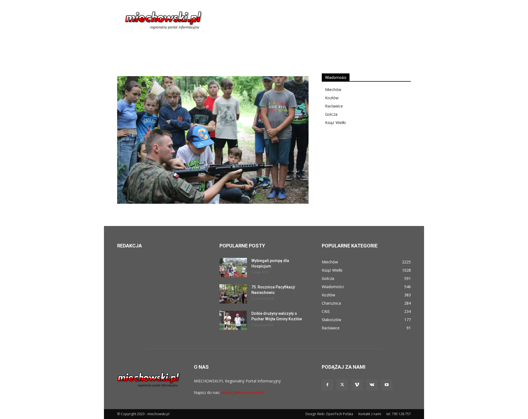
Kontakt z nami (369, 414)
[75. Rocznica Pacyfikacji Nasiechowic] (233, 294)
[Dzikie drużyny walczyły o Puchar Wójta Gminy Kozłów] (233, 320)
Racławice (334, 106)
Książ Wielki (335, 122)
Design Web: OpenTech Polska (329, 414)
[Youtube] (386, 384)
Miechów (333, 89)
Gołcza (331, 114)
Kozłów (332, 97)
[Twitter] (342, 384)
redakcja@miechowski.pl (243, 392)
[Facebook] (327, 384)
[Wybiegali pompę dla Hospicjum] (233, 267)
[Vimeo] (356, 384)
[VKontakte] (371, 384)
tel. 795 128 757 (398, 414)
